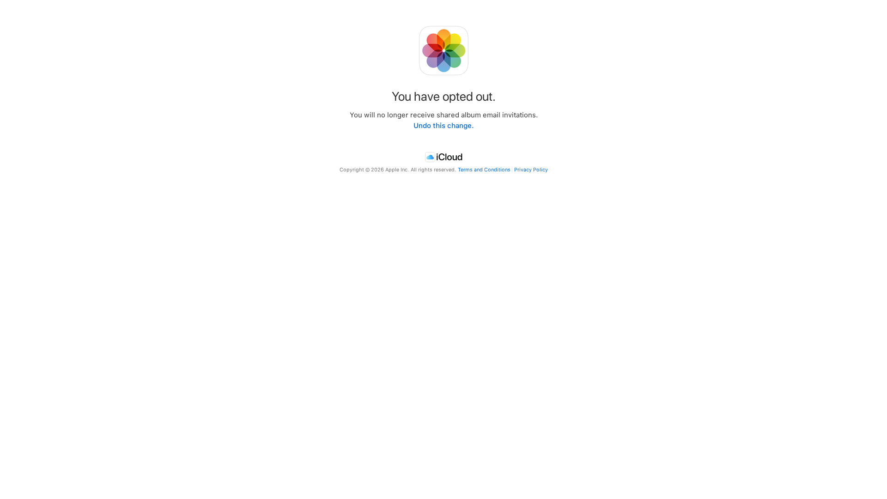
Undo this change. (443, 126)
